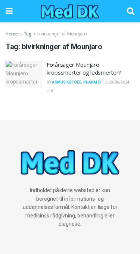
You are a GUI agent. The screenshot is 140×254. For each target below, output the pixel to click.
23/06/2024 (119, 82)
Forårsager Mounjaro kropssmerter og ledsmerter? (84, 68)
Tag (27, 34)
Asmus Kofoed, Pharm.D (76, 82)
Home (12, 34)
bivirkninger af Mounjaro (62, 34)
